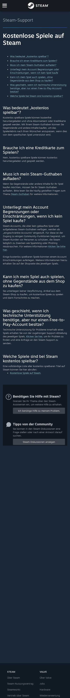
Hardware (45, 689)
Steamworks (13, 689)
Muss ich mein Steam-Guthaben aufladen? (33, 65)
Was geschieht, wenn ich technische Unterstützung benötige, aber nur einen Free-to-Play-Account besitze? (38, 88)
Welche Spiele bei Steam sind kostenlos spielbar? (36, 95)
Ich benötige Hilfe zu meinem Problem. (39, 410)
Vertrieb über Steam (18, 695)
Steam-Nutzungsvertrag (20, 683)
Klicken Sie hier (34, 336)
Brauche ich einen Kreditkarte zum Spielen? (33, 60)
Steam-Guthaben (20, 194)
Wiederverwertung (50, 695)
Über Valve (45, 677)
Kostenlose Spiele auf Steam (25, 372)
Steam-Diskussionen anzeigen (39, 441)
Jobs (42, 683)
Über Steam (13, 677)
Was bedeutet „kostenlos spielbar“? (29, 56)
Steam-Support (18, 20)
